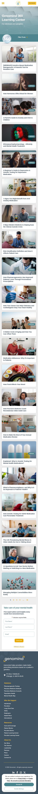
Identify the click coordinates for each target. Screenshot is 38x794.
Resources (8, 722)
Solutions (7, 683)
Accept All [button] (19, 784)
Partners (6, 750)
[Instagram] (21, 772)
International (8, 718)
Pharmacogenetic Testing (12, 686)
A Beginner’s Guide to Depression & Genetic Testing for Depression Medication (16, 172)
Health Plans (8, 715)
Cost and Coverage (10, 725)
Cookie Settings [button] (19, 789)
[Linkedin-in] (13, 772)
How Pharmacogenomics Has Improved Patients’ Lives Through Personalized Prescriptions (18, 279)
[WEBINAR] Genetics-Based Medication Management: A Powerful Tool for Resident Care (18, 67)
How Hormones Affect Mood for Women (18, 94)
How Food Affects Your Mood (14, 384)
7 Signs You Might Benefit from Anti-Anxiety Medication (16, 200)
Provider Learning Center (11, 735)
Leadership (7, 748)
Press (6, 752)
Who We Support (10, 700)
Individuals (7, 703)
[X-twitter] (24, 772)
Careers (6, 755)
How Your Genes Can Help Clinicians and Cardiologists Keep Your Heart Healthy (18, 307)
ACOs (6, 710)
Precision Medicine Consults (12, 691)
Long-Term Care (9, 708)
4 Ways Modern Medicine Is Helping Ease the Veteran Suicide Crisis (18, 226)
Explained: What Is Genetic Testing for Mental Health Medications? (17, 462)
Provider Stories (9, 730)
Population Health (9, 693)
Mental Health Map (9, 696)
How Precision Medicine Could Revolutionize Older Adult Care (14, 410)
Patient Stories (8, 728)
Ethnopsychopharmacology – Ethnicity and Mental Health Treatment (17, 145)
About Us (7, 740)
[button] (3, 3)
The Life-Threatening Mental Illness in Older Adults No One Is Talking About (17, 541)
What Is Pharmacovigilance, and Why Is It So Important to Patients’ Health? (18, 488)
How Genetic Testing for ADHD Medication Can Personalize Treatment (19, 515)
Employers (7, 713)
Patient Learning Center (11, 733)
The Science (8, 745)
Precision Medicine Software (12, 688)
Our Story (7, 743)
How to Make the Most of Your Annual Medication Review (17, 436)
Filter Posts (22, 37)
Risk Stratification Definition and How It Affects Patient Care (17, 252)
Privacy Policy (22, 778)
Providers (7, 706)
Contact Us (7, 757)
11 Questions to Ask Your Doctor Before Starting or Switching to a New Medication (18, 567)
